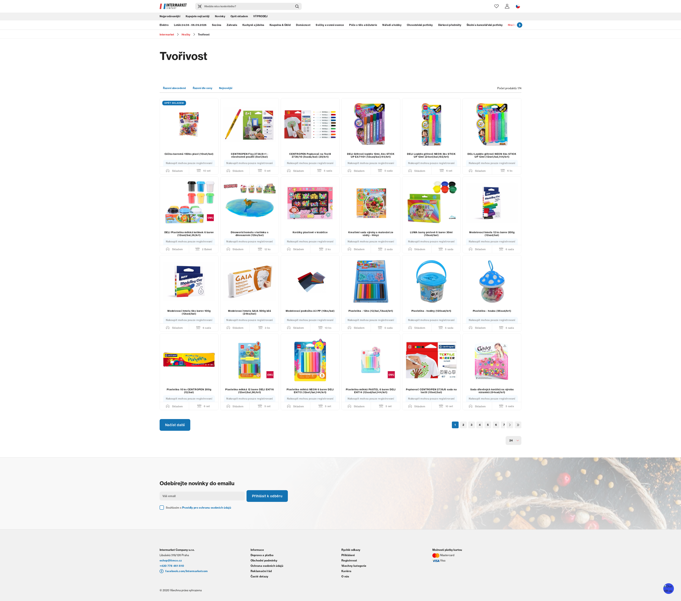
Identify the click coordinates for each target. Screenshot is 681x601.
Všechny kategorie (353, 572)
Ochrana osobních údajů (267, 572)
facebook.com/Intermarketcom (186, 577)
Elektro (164, 25)
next (519, 26)
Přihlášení (348, 561)
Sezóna (216, 25)
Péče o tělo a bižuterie (363, 25)
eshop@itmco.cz (171, 567)
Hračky (512, 25)
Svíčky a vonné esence (330, 25)
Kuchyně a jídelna (253, 25)
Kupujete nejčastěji (197, 16)
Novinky (220, 16)
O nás (345, 583)
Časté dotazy (259, 583)
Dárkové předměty (449, 25)
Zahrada (232, 25)
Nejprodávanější (170, 16)
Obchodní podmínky (264, 567)
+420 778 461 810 (172, 572)
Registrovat (349, 567)
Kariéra (346, 577)
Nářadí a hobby (392, 25)
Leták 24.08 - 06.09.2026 (190, 25)
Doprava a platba (262, 561)
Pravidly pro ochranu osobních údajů (206, 514)
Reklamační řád (261, 577)
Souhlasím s (198, 514)
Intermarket (167, 34)
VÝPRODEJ (260, 16)
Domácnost (303, 25)
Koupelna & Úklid (280, 25)
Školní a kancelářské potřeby (485, 25)
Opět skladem (239, 16)
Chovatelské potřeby (420, 25)
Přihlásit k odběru (267, 502)
